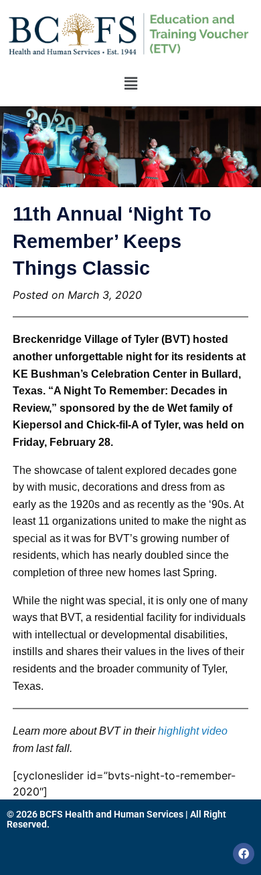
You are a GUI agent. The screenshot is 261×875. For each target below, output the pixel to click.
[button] (130, 83)
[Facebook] (243, 853)
